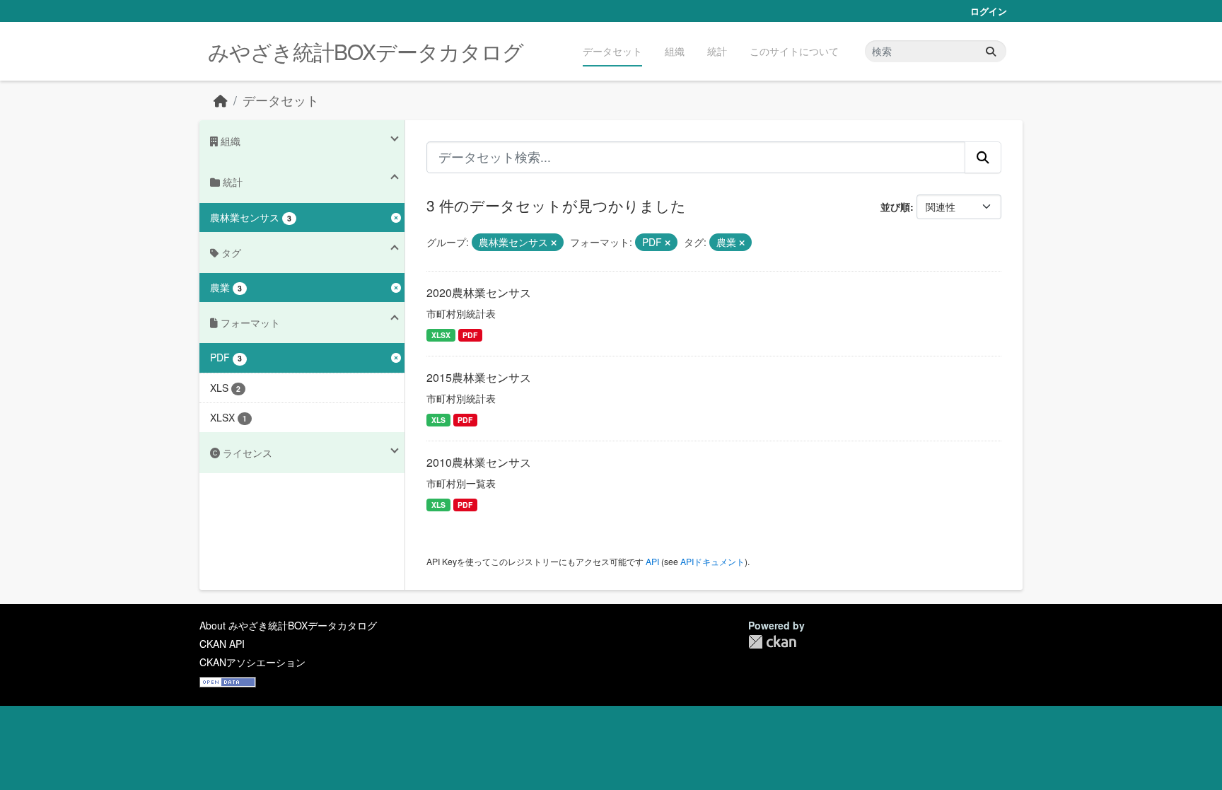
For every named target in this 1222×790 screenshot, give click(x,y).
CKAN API (222, 644)
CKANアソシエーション (252, 662)
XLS (438, 419)
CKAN (772, 641)
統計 (717, 51)
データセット (612, 51)
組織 (675, 51)
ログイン (988, 11)
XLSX (440, 335)
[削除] (554, 242)
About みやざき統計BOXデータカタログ (288, 625)
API (652, 561)
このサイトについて (794, 51)
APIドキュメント (712, 561)
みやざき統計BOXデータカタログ (365, 51)
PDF (469, 335)
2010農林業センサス (478, 462)
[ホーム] (221, 100)
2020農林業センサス (478, 292)
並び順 (895, 206)
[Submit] (991, 51)
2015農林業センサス (478, 377)
